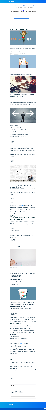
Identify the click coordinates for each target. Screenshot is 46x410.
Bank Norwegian (32, 369)
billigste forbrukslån (23, 10)
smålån (22, 205)
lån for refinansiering (16, 358)
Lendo (34, 369)
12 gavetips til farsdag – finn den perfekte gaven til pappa (16, 393)
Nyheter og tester (35, 1)
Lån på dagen (12, 380)
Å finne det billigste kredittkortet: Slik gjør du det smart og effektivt (16, 390)
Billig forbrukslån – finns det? (23, 1)
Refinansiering (31, 1)
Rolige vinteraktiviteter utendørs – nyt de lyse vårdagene (16, 391)
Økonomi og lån (28, 1)
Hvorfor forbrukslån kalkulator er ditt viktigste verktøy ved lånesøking (17, 392)
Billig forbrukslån (12, 378)
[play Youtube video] (23, 37)
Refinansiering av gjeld (13, 379)
